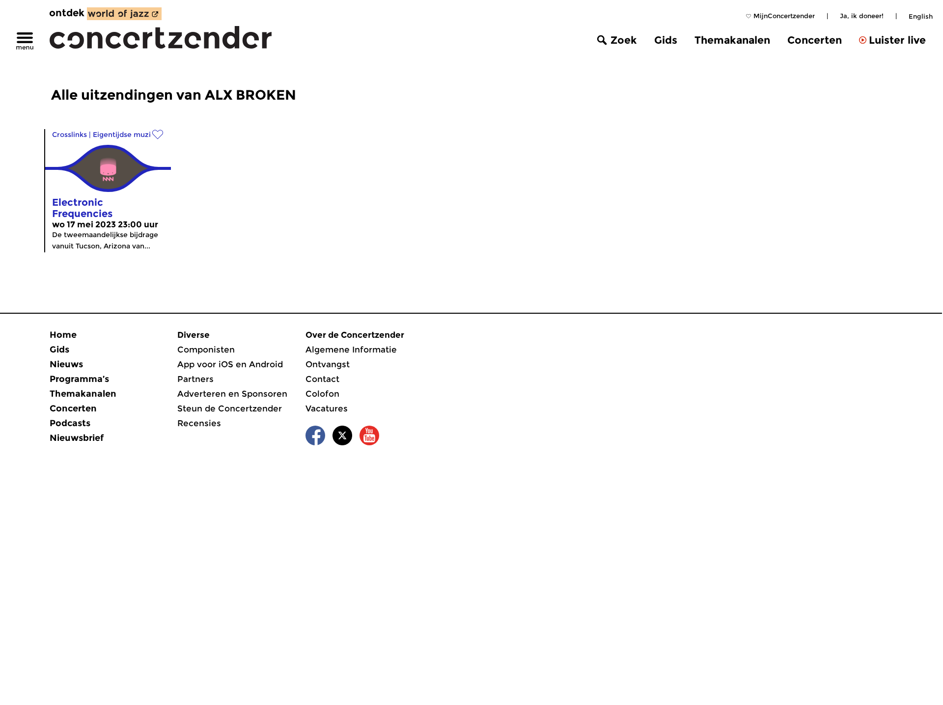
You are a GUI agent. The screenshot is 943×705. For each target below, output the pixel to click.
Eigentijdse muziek (126, 134)
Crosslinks (69, 134)
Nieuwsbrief (77, 438)
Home (63, 334)
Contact (322, 379)
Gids (665, 40)
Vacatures (326, 408)
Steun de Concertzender (229, 408)
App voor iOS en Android (230, 364)
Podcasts (70, 423)
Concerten (814, 40)
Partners (195, 379)
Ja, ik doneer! (862, 16)
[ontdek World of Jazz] (124, 13)
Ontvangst (327, 364)
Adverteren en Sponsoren (232, 394)
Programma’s (79, 379)
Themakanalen (732, 40)
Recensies (199, 423)
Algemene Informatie (351, 349)
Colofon (322, 394)
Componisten (206, 349)
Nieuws (66, 364)
